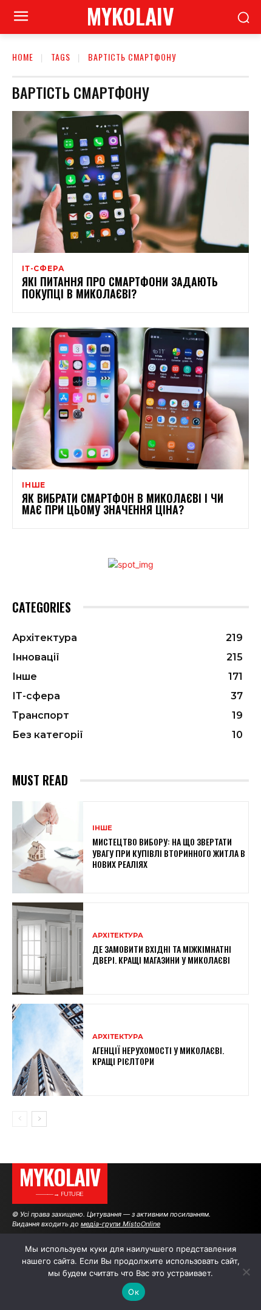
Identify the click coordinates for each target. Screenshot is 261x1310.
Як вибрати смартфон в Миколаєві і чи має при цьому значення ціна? (122, 504)
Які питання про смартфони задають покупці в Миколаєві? (120, 287)
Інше (34, 485)
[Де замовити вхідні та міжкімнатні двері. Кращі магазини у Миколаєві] (47, 948)
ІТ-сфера (43, 268)
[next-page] (39, 1119)
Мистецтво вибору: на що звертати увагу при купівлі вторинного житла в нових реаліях (168, 852)
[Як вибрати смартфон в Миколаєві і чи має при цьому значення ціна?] (130, 398)
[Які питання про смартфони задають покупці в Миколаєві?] (130, 182)
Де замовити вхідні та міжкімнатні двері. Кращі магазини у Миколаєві (161, 954)
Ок (133, 1292)
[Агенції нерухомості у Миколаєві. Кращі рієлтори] (47, 1050)
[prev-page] (19, 1119)
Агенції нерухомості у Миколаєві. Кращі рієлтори (158, 1055)
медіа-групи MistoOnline (120, 1224)
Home (22, 56)
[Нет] (246, 1272)
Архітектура (117, 935)
